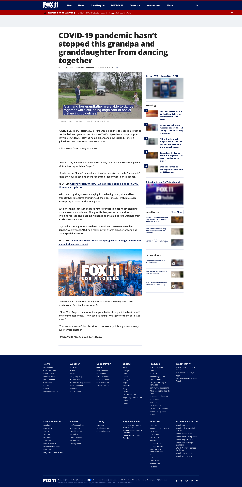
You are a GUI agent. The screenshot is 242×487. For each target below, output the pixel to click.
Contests (153, 425)
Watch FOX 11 (184, 363)
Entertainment (49, 379)
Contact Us (154, 461)
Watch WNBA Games (184, 453)
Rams (125, 367)
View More (177, 212)
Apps (178, 376)
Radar (72, 373)
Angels (125, 382)
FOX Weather (75, 391)
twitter (181, 481)
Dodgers (126, 379)
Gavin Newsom (76, 437)
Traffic (72, 370)
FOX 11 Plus (154, 457)
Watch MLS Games (184, 456)
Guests (99, 367)
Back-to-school (102, 376)
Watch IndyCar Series (184, 439)
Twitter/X (47, 440)
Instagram (47, 428)
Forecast (73, 367)
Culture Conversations (159, 408)
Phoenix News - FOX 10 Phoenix (132, 431)
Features (155, 363)
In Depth (153, 373)
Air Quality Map (76, 376)
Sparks (125, 404)
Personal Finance (103, 431)
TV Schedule (155, 431)
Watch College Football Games (185, 429)
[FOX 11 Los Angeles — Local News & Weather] (51, 5)
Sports (126, 363)
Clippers (126, 376)
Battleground (75, 443)
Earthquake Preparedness (80, 382)
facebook (176, 481)
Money (100, 421)
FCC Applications (156, 446)
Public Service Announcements (156, 450)
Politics (46, 388)
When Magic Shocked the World (160, 392)
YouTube (47, 434)
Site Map (153, 467)
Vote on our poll (103, 382)
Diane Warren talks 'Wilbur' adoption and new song (156, 284)
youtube (192, 481)
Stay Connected (52, 421)
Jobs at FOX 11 (156, 437)
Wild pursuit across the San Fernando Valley (156, 272)
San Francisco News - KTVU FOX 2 (132, 426)
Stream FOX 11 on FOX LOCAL (185, 368)
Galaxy (125, 400)
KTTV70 (153, 414)
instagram (187, 481)
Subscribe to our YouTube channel (163, 182)
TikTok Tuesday (102, 385)
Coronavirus (79, 67)
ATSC (152, 454)
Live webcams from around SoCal (187, 380)
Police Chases (49, 373)
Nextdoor (47, 437)
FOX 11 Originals (156, 367)
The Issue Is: (155, 370)
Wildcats (126, 385)
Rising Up (153, 402)
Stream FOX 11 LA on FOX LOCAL (162, 76)
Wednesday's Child (157, 376)
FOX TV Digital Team (65, 67)
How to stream (49, 443)
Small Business (102, 428)
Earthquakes (75, 379)
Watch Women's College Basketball (186, 449)
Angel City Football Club (132, 397)
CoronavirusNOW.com (82, 183)
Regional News (131, 421)
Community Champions (159, 388)
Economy (100, 425)
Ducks (125, 391)
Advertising (154, 440)
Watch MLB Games (184, 433)
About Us (155, 421)
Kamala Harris (75, 440)
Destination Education (159, 396)
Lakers (125, 373)
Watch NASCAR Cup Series (187, 436)
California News (49, 370)
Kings (125, 388)
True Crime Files (156, 379)
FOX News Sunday (50, 391)
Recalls (46, 385)
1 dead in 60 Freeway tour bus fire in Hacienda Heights (157, 241)
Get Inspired (154, 399)
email (197, 481)
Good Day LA (103, 363)
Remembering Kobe (158, 411)
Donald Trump (76, 431)
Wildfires (73, 388)
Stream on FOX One (187, 421)
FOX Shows (154, 434)
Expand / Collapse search (197, 5)
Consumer (47, 382)
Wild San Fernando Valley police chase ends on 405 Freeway (171, 169)
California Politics (77, 425)
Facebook (47, 425)
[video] (177, 262)
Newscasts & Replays (185, 372)
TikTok (46, 431)
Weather (75, 363)
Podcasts (47, 449)
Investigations (155, 405)
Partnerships (155, 464)
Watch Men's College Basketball (184, 443)
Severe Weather (76, 385)
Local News (152, 211)
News (46, 363)
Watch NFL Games (183, 425)
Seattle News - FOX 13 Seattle (132, 437)
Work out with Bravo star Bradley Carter (155, 261)
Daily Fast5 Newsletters (53, 452)
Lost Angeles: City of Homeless (158, 383)
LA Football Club (129, 394)
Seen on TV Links (103, 379)
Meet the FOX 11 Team (159, 428)
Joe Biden (74, 434)
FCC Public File (155, 443)
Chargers (126, 370)
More (170, 5)
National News (49, 376)
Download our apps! (51, 446)
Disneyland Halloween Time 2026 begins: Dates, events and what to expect (157, 219)
